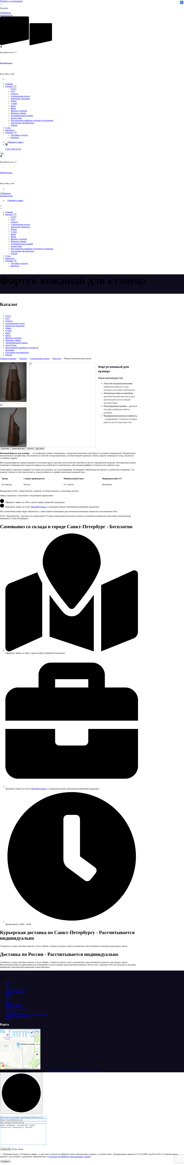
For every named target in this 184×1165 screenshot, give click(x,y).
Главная (9, 84)
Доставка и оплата (19, 135)
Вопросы (15, 137)
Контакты (9, 130)
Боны (13, 106)
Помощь (9, 132)
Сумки (14, 103)
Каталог (9, 86)
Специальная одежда (20, 96)
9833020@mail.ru (38, 507)
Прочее (14, 125)
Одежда (14, 94)
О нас (8, 128)
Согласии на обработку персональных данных (69, 1156)
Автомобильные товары (22, 115)
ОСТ (13, 91)
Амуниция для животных (22, 123)
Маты (13, 108)
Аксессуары (16, 118)
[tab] (5, 448)
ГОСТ (13, 89)
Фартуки (57, 358)
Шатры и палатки (19, 111)
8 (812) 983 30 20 (13, 149)
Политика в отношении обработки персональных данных (73, 1071)
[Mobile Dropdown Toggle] (15, 86)
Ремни (14, 101)
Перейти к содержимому (11, 1)
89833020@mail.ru (6, 63)
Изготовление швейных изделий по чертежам (32, 120)
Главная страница (8, 358)
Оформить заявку (15, 142)
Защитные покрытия (20, 98)
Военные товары (18, 113)
